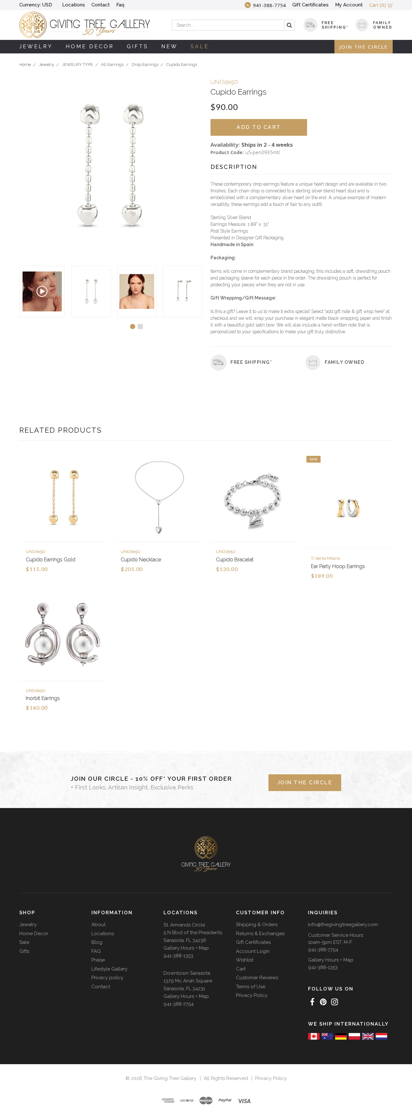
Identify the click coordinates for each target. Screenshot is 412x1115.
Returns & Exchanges (260, 933)
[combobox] (233, 25)
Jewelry (36, 46)
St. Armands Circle (184, 925)
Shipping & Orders (256, 924)
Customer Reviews (257, 978)
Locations (73, 5)
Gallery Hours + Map (186, 948)
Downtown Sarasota (187, 973)
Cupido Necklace (141, 560)
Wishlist (244, 960)
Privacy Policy (251, 995)
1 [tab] (132, 326)
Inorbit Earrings (43, 698)
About (98, 924)
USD (35, 5)
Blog (96, 942)
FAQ (96, 951)
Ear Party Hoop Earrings (338, 566)
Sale (200, 46)
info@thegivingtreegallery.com (343, 924)
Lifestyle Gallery (109, 969)
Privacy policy (107, 978)
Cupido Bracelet (235, 560)
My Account (349, 5)
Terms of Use (250, 987)
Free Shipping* (251, 362)
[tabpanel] (91, 291)
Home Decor (90, 46)
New (169, 46)
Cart (241, 969)
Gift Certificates (310, 5)
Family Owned (382, 25)
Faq (120, 5)
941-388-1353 (178, 956)
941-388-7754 (179, 1004)
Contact (100, 5)
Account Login (253, 951)
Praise (98, 960)
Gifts (137, 46)
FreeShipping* (335, 25)
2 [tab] (140, 326)
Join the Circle (363, 46)
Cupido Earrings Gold (50, 560)
